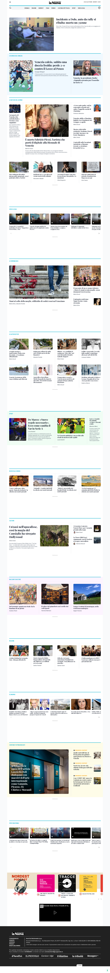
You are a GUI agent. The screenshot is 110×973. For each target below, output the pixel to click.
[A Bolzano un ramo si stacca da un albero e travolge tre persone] (19, 833)
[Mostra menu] (10, 2)
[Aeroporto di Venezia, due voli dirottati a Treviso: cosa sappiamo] (15, 108)
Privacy (11, 944)
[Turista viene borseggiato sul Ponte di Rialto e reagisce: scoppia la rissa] (60, 219)
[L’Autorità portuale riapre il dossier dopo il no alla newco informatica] (60, 704)
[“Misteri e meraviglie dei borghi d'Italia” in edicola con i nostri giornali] (67, 481)
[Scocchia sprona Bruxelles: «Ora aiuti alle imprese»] (81, 704)
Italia (47, 8)
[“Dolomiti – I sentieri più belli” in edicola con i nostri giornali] (43, 481)
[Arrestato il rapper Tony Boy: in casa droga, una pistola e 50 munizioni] (67, 167)
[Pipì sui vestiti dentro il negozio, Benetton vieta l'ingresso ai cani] (91, 167)
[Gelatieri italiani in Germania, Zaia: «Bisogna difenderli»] (19, 650)
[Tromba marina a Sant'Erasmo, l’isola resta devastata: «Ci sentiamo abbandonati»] (19, 344)
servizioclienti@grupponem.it (54, 952)
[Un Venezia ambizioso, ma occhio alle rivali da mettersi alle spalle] (71, 425)
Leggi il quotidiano (88, 2)
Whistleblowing (14, 945)
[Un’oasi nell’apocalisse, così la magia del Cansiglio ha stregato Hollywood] (54, 535)
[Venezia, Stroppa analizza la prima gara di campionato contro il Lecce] (39, 219)
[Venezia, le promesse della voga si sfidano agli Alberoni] (19, 370)
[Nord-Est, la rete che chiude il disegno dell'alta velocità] (97, 768)
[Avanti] (99, 233)
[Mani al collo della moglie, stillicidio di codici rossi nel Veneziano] (39, 282)
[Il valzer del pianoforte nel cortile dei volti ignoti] (55, 594)
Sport (74, 8)
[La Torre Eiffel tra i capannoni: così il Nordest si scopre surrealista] (97, 539)
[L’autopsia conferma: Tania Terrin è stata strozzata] (97, 301)
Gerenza (12, 942)
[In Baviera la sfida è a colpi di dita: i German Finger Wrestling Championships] (39, 833)
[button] (55, 912)
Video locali (81, 8)
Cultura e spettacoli (64, 8)
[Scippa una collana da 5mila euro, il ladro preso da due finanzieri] (43, 344)
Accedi (99, 2)
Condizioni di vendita (13, 939)
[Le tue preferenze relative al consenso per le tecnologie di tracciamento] (107, 970)
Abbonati (95, 2)
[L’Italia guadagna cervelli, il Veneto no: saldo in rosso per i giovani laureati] (91, 650)
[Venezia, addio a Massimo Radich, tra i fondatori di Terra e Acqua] (97, 120)
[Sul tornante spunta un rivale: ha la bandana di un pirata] (23, 594)
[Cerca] (10, 8)
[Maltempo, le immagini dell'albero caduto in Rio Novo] (81, 219)
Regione (34, 8)
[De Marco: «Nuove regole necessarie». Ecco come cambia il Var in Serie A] (17, 429)
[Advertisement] (55, 13)
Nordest (41, 8)
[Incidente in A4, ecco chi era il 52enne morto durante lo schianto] (43, 167)
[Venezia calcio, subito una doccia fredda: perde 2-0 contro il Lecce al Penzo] (21, 76)
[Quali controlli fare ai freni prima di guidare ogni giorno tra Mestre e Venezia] (97, 755)
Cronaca (26, 8)
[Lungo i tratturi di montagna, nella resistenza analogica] (87, 594)
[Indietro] (11, 233)
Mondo (53, 8)
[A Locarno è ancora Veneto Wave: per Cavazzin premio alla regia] (97, 528)
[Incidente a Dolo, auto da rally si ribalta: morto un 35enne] (31, 34)
